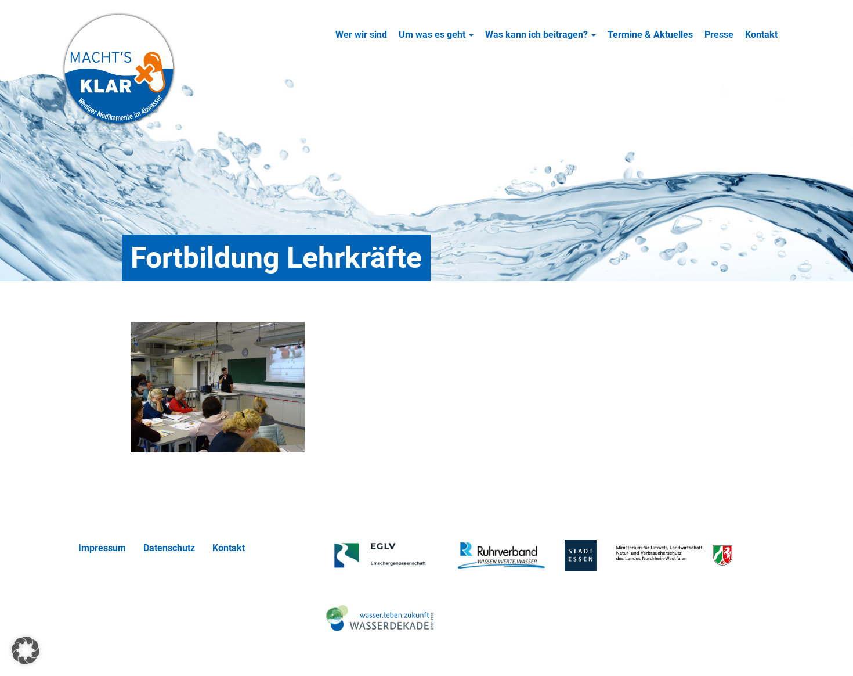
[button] (25, 650)
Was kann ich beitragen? (537, 34)
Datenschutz (169, 547)
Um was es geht (433, 34)
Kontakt (761, 34)
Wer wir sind (361, 34)
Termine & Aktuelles (650, 34)
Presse (718, 34)
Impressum (102, 547)
